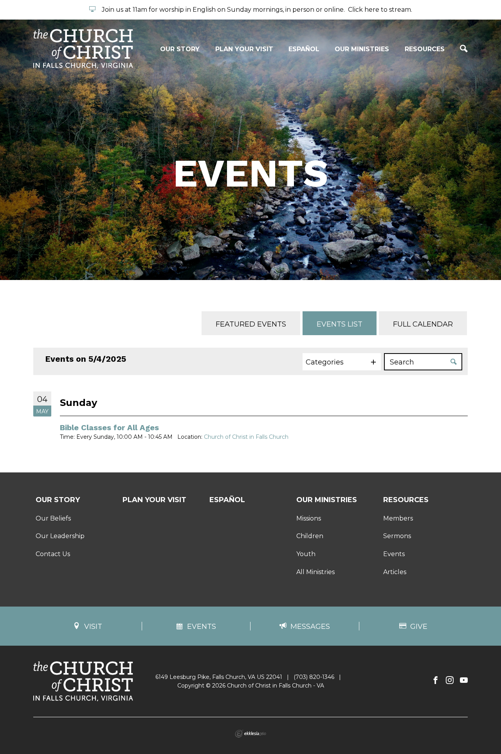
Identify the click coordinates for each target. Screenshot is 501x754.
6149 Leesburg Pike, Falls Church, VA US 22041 (218, 676)
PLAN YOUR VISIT (244, 49)
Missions (308, 518)
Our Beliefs (53, 518)
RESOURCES (425, 49)
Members (398, 518)
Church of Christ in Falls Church (246, 436)
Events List (339, 324)
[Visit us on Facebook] (436, 680)
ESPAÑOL (303, 49)
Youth (305, 554)
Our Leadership (60, 536)
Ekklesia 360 (250, 734)
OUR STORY (180, 49)
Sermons (397, 536)
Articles (394, 572)
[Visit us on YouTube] (464, 680)
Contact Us (53, 554)
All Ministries (315, 572)
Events (394, 554)
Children (309, 536)
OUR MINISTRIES (362, 49)
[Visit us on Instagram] (450, 680)
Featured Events (251, 324)
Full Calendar (423, 324)
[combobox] (342, 361)
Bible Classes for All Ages (109, 427)
